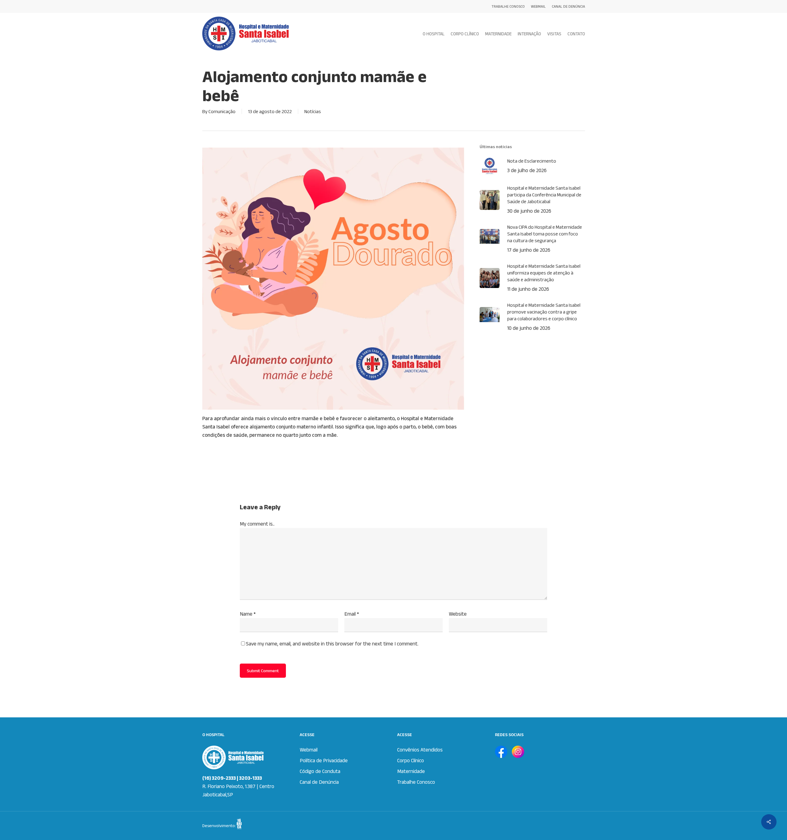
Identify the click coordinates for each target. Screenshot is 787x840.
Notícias (312, 111)
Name (248, 614)
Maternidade (411, 771)
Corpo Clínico (410, 760)
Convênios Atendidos (420, 749)
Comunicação (221, 111)
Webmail (309, 749)
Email (351, 614)
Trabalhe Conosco (416, 782)
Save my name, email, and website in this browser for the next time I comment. (332, 643)
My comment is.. (257, 523)
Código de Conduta (320, 771)
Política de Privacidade (324, 760)
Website (458, 614)
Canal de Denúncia (319, 782)
